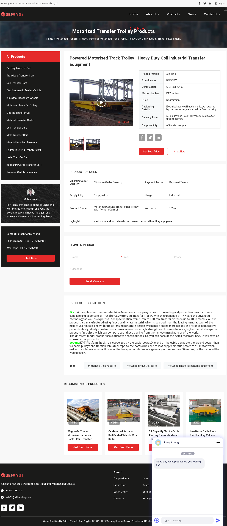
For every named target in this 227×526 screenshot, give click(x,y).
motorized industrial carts (142, 365)
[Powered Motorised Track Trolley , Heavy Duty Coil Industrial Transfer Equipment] (83, 410)
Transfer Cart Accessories (22, 172)
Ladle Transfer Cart (18, 157)
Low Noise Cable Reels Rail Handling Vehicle (203, 433)
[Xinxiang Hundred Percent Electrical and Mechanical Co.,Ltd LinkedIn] (210, 3)
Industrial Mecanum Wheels (22, 97)
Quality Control (121, 492)
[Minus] (218, 442)
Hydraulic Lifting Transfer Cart (24, 150)
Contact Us (119, 498)
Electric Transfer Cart (19, 112)
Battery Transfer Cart (19, 68)
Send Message (94, 281)
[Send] (218, 520)
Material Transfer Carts (20, 120)
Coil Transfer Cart (17, 127)
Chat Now (30, 258)
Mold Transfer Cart (17, 135)
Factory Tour (120, 485)
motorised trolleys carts (102, 365)
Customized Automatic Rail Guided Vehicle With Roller (122, 435)
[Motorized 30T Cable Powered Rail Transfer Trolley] (101, 102)
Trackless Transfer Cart (20, 75)
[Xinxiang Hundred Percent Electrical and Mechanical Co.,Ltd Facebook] (199, 3)
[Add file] (156, 520)
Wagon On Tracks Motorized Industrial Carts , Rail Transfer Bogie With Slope (80, 435)
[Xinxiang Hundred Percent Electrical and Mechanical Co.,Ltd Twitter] (204, 3)
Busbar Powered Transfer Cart (24, 164)
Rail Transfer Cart (17, 83)
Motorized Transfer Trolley (71, 38)
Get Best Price (151, 151)
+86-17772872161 (35, 241)
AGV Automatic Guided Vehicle (24, 90)
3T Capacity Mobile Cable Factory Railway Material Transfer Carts (164, 435)
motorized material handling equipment (190, 365)
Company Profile (121, 478)
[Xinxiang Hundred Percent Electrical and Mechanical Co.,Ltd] (12, 14)
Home (49, 38)
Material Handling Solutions (22, 142)
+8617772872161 (30, 248)
